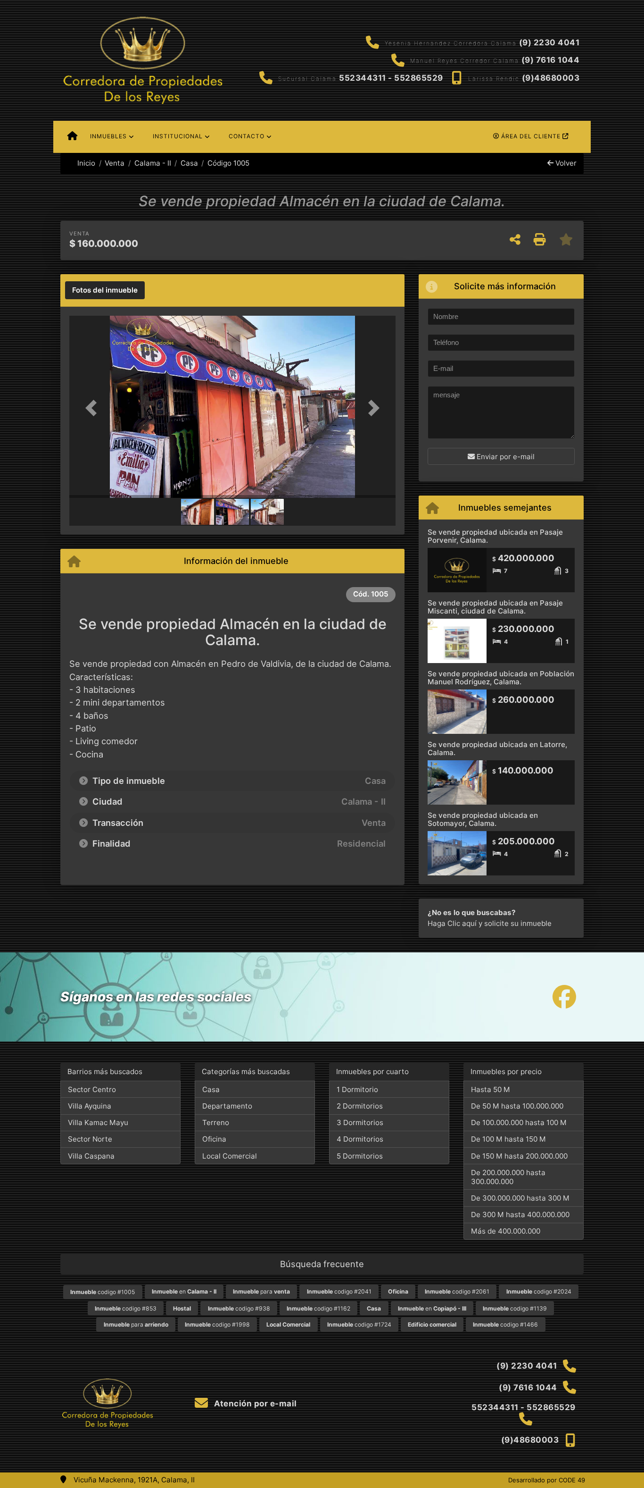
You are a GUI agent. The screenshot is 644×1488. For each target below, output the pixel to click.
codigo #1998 (217, 1324)
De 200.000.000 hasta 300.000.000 (508, 1177)
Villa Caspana (91, 1156)
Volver (565, 163)
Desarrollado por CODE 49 (546, 1480)
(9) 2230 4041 (549, 42)
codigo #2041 (339, 1291)
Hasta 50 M (490, 1089)
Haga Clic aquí (452, 923)
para (261, 1291)
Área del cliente (530, 136)
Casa (189, 163)
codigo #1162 (318, 1308)
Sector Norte (90, 1139)
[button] (93, 407)
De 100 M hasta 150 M (508, 1139)
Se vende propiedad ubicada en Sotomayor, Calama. (483, 819)
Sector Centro (92, 1089)
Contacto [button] (246, 136)
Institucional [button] (178, 136)
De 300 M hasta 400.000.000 (520, 1214)
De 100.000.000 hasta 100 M (519, 1122)
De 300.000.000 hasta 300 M (520, 1198)
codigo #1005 (102, 1291)
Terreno (215, 1122)
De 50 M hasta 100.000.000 (517, 1105)
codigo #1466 (505, 1324)
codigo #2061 (457, 1291)
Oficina (214, 1139)
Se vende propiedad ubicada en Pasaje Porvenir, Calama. (495, 536)
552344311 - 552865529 (391, 78)
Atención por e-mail (254, 1403)
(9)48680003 (551, 78)
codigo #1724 (359, 1324)
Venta (114, 163)
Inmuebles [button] (108, 136)
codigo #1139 (515, 1308)
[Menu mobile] (72, 136)
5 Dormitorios (360, 1156)
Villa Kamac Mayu (98, 1122)
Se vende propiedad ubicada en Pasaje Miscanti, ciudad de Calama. (495, 606)
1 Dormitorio (357, 1089)
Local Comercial (229, 1156)
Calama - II (152, 163)
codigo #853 (126, 1308)
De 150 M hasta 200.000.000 (519, 1156)
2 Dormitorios (360, 1105)
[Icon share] (564, 997)
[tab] (105, 290)
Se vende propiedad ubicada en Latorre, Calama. (497, 748)
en (184, 1291)
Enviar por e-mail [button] (505, 456)
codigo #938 (239, 1308)
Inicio (85, 163)
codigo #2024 (538, 1291)
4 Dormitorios (360, 1139)
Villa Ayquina (89, 1105)
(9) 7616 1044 (550, 60)
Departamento (227, 1105)
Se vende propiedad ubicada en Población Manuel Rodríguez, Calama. (501, 677)
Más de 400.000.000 (505, 1231)
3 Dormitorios (360, 1122)
